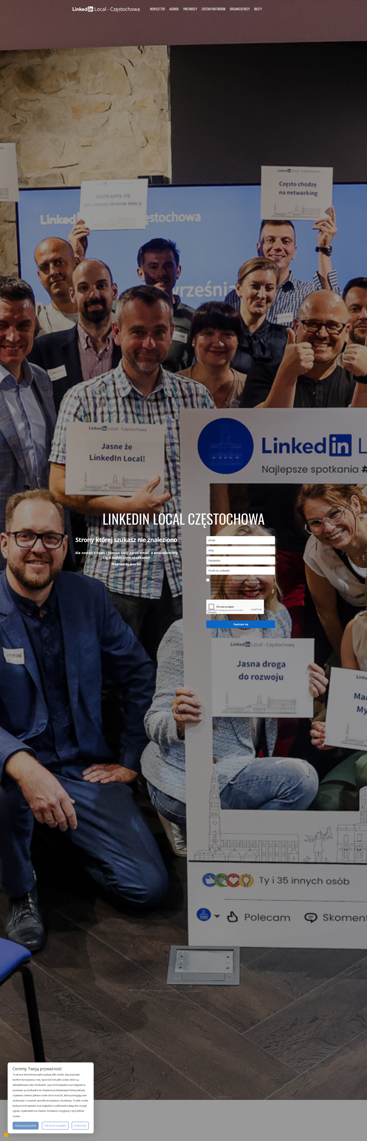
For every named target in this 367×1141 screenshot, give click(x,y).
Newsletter (157, 9)
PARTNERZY (190, 9)
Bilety (258, 9)
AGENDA (174, 9)
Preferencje (80, 1125)
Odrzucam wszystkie (55, 1125)
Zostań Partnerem (213, 9)
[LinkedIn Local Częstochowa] (106, 9)
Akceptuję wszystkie (25, 1125)
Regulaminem (242, 580)
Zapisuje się (240, 624)
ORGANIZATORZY (240, 9)
